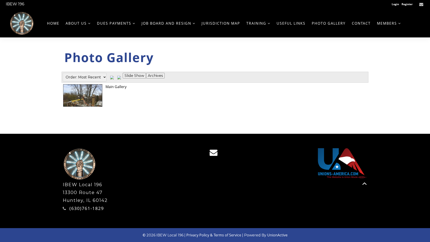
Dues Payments (115, 23)
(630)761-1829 (86, 208)
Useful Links (291, 23)
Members (387, 23)
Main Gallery (116, 86)
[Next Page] (119, 77)
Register (407, 4)
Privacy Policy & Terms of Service (213, 235)
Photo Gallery (329, 23)
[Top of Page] (364, 183)
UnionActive (277, 235)
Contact (361, 23)
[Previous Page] (112, 77)
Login (395, 4)
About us (77, 23)
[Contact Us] (421, 4)
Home (53, 23)
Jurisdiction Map (221, 23)
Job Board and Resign (167, 23)
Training (257, 23)
